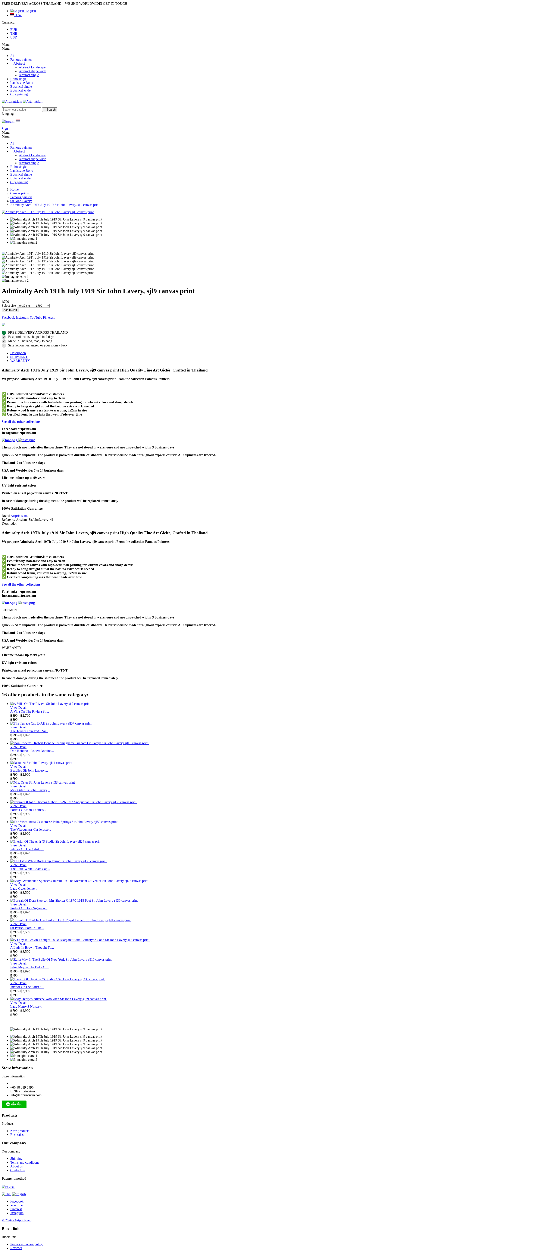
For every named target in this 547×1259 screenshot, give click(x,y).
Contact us (17, 1170)
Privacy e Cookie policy (26, 1244)
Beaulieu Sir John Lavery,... (29, 770)
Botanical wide (20, 90)
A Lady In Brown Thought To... (32, 947)
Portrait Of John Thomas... (28, 810)
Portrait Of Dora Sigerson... (28, 908)
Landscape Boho (21, 82)
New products (19, 1131)
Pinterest (48, 317)
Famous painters (21, 59)
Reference (9, 519)
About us (16, 1166)
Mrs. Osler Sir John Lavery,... (30, 790)
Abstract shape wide (32, 71)
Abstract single (29, 75)
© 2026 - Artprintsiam (16, 1220)
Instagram (23, 317)
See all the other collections (21, 421)
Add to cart (10, 310)
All (12, 56)
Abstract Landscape (32, 67)
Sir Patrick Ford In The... (27, 928)
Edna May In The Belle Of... (29, 967)
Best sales (17, 1134)
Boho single (18, 79)
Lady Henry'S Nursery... (26, 1006)
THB (13, 33)
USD (13, 37)
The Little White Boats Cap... (30, 869)
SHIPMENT (19, 357)
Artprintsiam (19, 516)
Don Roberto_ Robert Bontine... (32, 751)
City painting (19, 94)
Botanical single (21, 86)
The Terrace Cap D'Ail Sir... (29, 731)
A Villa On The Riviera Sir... (29, 711)
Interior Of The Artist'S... (27, 849)
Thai (18, 15)
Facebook (9, 317)
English (30, 11)
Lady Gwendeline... (23, 888)
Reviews (16, 1248)
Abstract (19, 63)
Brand (6, 516)
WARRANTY (20, 360)
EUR (13, 29)
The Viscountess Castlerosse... (30, 829)
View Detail (18, 707)
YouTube (36, 317)
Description (18, 353)
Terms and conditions (24, 1162)
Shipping (16, 1158)
